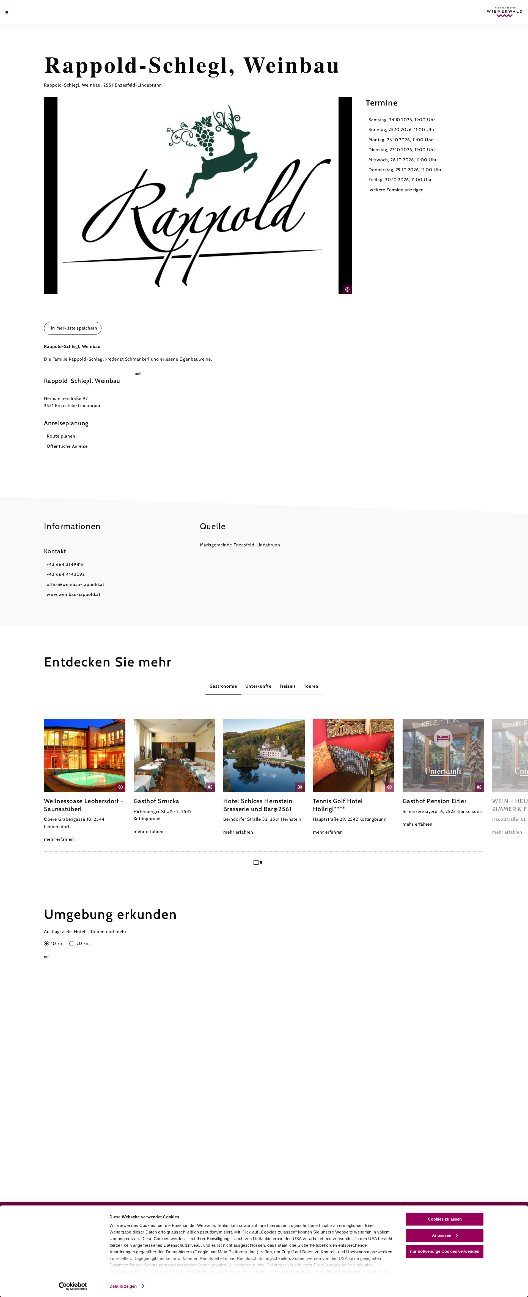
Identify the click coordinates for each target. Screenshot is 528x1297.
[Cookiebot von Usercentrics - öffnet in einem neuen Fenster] (73, 1286)
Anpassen (441, 1235)
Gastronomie (223, 686)
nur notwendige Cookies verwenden (444, 1251)
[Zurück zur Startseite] (504, 12)
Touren (311, 686)
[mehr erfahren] (84, 781)
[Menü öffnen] (7, 12)
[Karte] (22, 12)
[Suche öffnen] (30, 12)
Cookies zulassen (445, 1219)
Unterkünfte (258, 686)
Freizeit (288, 686)
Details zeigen (123, 1286)
